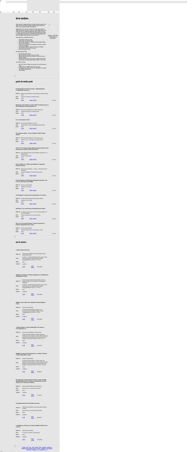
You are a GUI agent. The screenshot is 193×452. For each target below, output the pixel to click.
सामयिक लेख (49, 447)
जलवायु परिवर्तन (49, 448)
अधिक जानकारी (32, 100)
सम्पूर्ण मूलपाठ (32, 266)
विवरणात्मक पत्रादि (32, 448)
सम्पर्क (33, 447)
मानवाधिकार (34, 449)
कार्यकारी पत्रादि (25, 448)
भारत (46, 449)
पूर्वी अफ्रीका (42, 449)
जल (38, 449)
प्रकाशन (36, 447)
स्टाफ (30, 447)
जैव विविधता (43, 448)
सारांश (22, 100)
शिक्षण (40, 447)
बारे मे (27, 447)
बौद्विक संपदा (29, 449)
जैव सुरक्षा (38, 448)
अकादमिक (44, 447)
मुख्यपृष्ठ (24, 447)
